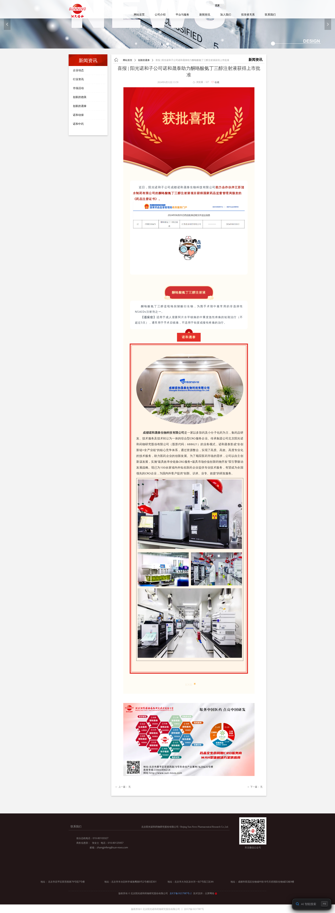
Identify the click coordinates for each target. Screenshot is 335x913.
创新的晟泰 (144, 60)
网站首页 (127, 60)
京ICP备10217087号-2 (181, 893)
